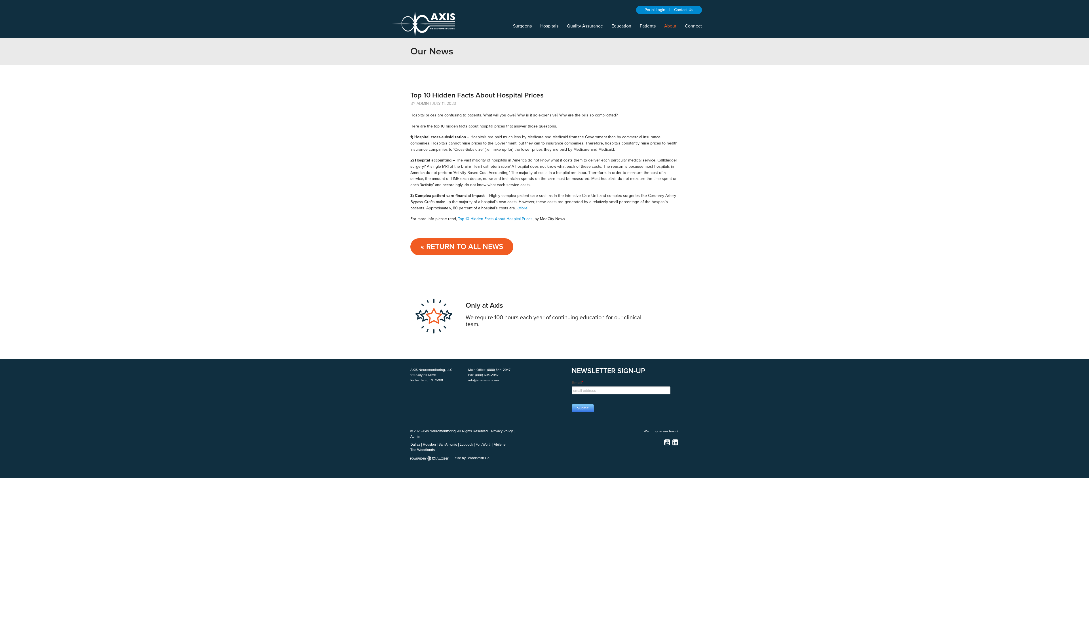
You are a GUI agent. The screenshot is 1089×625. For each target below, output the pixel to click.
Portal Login (655, 9)
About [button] (670, 26)
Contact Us (683, 9)
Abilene (500, 445)
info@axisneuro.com (483, 380)
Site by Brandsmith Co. (472, 458)
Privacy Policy (502, 431)
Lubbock (466, 445)
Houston (429, 445)
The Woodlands (422, 450)
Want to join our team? (661, 431)
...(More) (521, 208)
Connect (693, 26)
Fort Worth (483, 445)
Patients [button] (648, 26)
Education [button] (621, 26)
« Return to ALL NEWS (462, 246)
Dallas (415, 445)
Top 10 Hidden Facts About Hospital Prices (495, 218)
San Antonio (447, 445)
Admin (415, 437)
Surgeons (522, 26)
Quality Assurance (585, 26)
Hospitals (549, 26)
